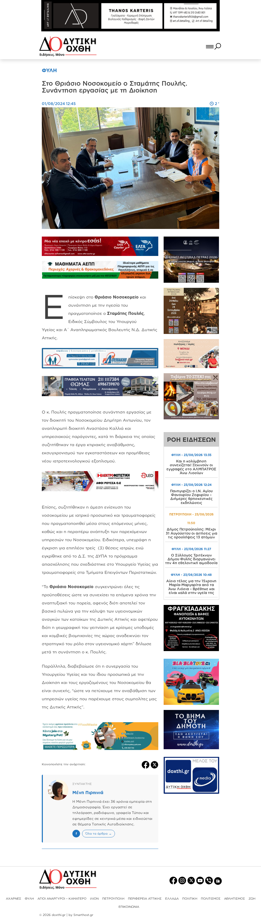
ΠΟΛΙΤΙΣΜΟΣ (210, 898)
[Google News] (218, 880)
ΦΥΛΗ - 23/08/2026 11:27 (191, 549)
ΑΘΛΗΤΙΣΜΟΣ (234, 898)
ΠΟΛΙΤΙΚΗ (189, 898)
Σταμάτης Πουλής (125, 313)
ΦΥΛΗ (29, 898)
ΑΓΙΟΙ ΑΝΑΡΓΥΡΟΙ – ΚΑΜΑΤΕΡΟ (61, 898)
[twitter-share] (154, 764)
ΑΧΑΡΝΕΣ (13, 898)
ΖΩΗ (252, 898)
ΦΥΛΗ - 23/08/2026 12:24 (191, 484)
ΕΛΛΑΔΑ (172, 898)
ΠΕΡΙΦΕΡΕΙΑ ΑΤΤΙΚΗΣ (145, 898)
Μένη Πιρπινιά (87, 792)
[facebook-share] (146, 764)
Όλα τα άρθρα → (98, 833)
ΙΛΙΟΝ (94, 898)
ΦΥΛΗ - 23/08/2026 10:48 (191, 574)
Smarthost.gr (83, 914)
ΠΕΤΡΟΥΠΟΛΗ (113, 898)
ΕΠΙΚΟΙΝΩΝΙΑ (129, 906)
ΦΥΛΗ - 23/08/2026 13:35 (191, 455)
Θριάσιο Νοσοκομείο (117, 297)
